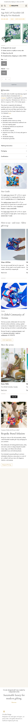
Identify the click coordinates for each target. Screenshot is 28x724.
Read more (4, 273)
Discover (14, 702)
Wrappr (3, 9)
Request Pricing (6, 465)
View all (14, 397)
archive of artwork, (17, 331)
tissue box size (21, 199)
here (10, 113)
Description (6, 90)
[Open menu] (1, 6)
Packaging (4, 151)
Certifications (4, 156)
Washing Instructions (6, 146)
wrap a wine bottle (11, 208)
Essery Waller (5, 384)
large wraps (7, 212)
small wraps (7, 195)
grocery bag (4, 216)
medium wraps (7, 202)
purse (10, 216)
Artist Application (7, 340)
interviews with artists (8, 333)
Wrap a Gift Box (5, 262)
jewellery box (9, 199)
